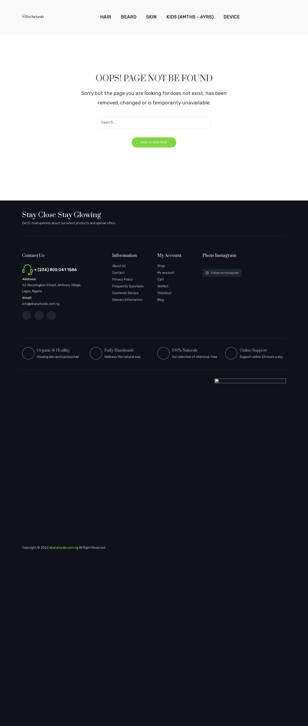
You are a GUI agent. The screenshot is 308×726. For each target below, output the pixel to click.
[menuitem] (105, 17)
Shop (161, 266)
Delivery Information (127, 300)
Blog (160, 300)
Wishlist (162, 286)
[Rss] (51, 315)
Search (204, 122)
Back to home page (154, 142)
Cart (160, 279)
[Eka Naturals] (33, 17)
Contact (118, 273)
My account (166, 273)
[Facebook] (26, 315)
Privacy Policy (122, 279)
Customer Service (125, 293)
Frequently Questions (128, 286)
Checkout (164, 293)
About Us (119, 266)
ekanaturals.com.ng (63, 548)
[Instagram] (39, 315)
